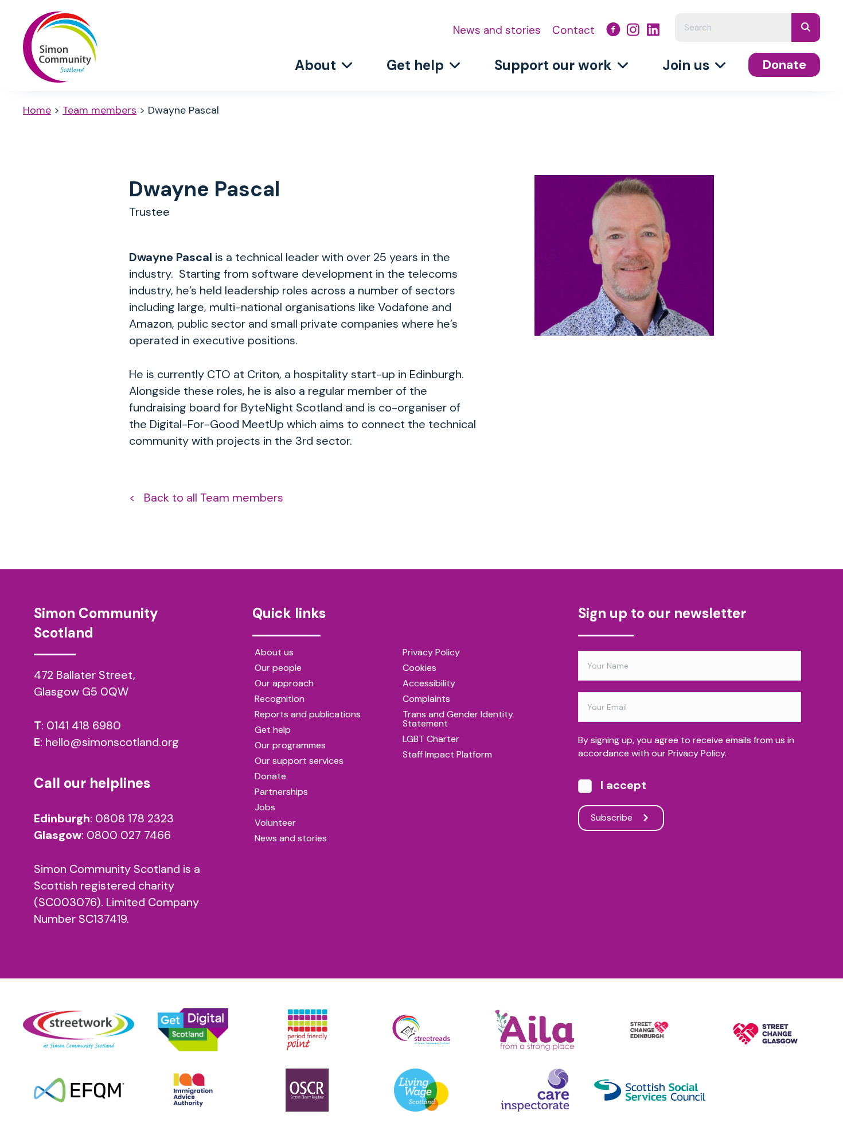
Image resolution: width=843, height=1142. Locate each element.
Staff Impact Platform (447, 755)
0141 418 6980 (83, 725)
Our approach (284, 684)
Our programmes (290, 746)
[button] (621, 818)
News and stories (291, 839)
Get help (273, 730)
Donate (270, 777)
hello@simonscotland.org (112, 742)
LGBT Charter (431, 740)
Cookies (419, 668)
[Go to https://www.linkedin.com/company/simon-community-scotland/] (653, 31)
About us (274, 653)
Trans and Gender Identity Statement (458, 719)
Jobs (265, 808)
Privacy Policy (431, 653)
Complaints (426, 699)
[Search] (805, 27)
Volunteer (275, 823)
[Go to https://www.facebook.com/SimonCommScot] (613, 31)
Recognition (280, 699)
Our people (278, 668)
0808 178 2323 (134, 818)
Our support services (299, 761)
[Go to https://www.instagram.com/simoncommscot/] (633, 31)
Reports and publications (308, 715)
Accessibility (429, 684)
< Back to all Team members (206, 497)
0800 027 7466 (129, 835)
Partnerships (281, 792)
